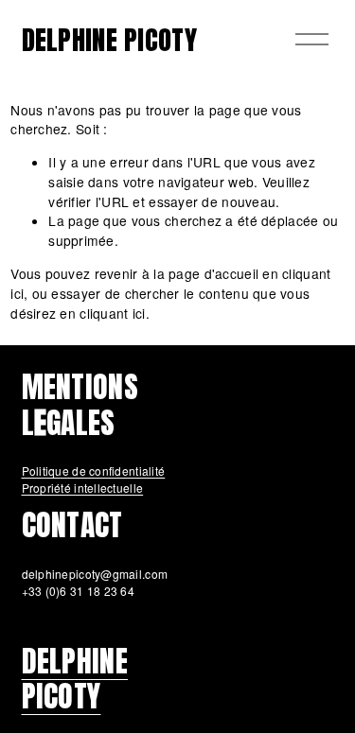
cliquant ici (112, 313)
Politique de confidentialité (94, 470)
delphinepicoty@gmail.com (95, 574)
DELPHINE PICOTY (109, 39)
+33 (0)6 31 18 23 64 (78, 591)
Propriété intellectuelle (83, 488)
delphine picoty (75, 678)
